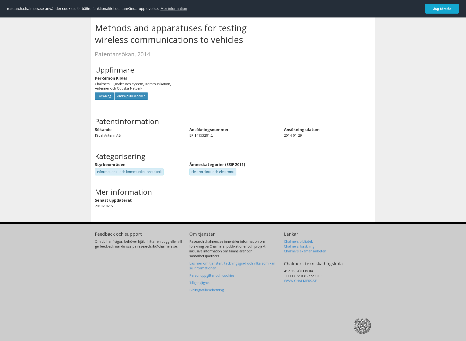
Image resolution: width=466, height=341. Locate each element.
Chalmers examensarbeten (305, 251)
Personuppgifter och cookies (211, 275)
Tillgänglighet (199, 282)
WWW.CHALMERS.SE (300, 280)
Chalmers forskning (299, 246)
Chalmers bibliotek (298, 241)
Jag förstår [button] (442, 9)
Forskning (104, 96)
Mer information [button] (173, 9)
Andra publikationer (131, 96)
